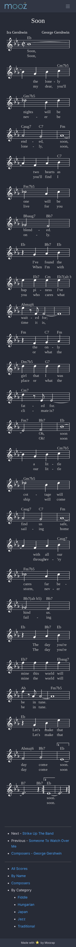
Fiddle (22, 897)
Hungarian (26, 904)
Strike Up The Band (38, 833)
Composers (20, 883)
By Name (18, 876)
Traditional (26, 926)
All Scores (19, 869)
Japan (23, 912)
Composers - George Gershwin (36, 853)
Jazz (22, 919)
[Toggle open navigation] (68, 6)
